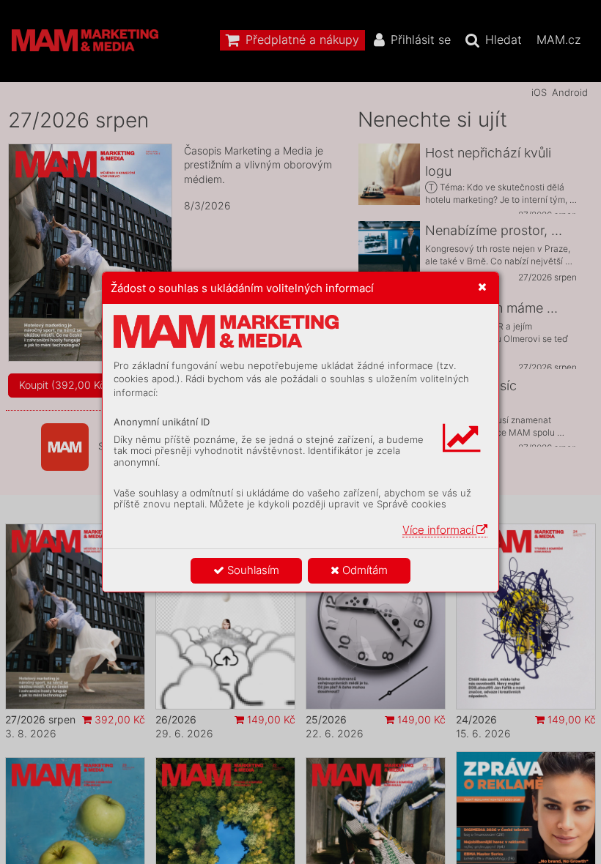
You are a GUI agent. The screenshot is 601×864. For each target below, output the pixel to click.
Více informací (439, 530)
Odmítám (363, 570)
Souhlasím (251, 570)
